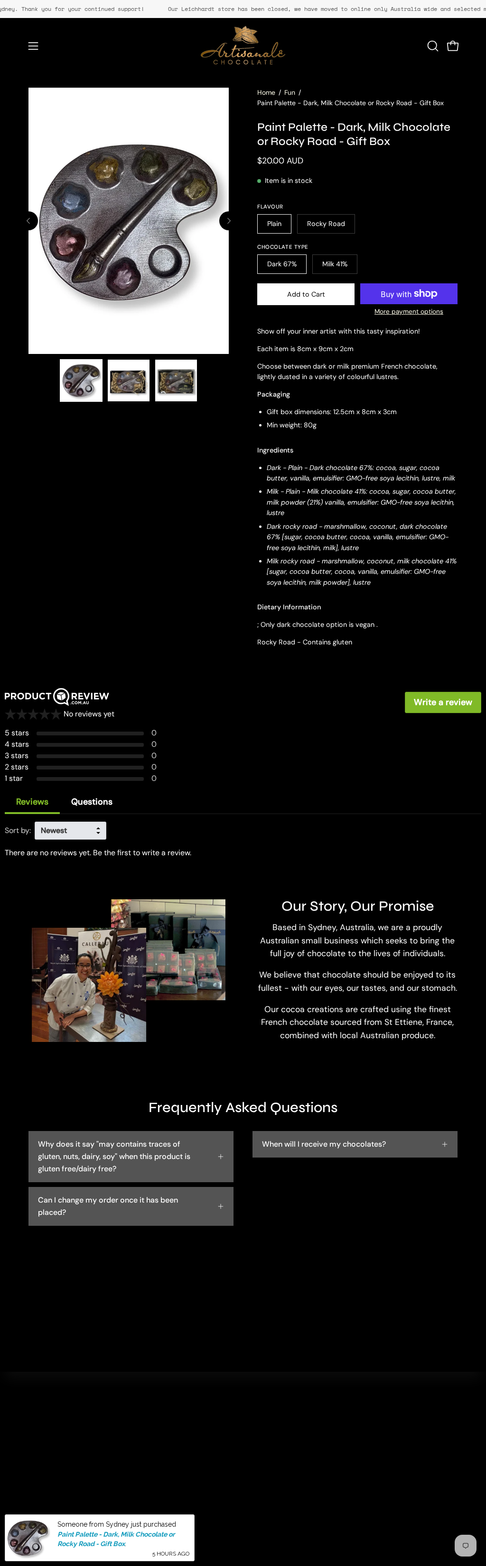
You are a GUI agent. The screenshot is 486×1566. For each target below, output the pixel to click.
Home (266, 92)
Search (152, 1416)
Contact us (249, 1416)
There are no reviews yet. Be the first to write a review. (98, 853)
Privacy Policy (254, 1448)
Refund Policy (254, 1463)
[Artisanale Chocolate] (243, 46)
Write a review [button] (443, 702)
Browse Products (169, 1448)
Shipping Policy (256, 1479)
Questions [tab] (91, 801)
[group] (243, 9)
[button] (432, 46)
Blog (148, 1463)
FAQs (239, 1432)
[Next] (228, 220)
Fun (289, 92)
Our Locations (164, 1432)
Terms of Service (259, 1495)
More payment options (408, 312)
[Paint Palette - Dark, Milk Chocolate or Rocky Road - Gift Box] (81, 380)
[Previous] (28, 220)
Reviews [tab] (32, 801)
